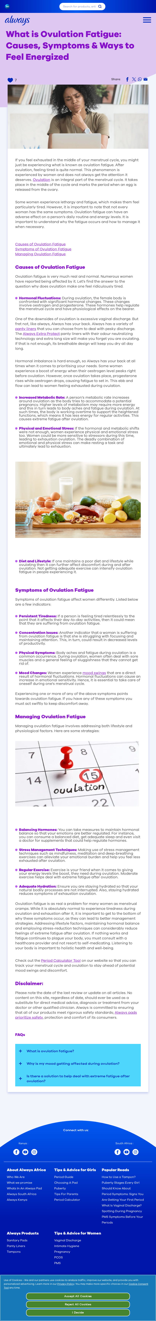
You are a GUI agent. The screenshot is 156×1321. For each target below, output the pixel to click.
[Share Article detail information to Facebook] (128, 79)
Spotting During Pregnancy (122, 1211)
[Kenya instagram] (34, 1152)
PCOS (58, 1257)
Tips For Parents (66, 1194)
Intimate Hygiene (66, 1246)
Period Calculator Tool (61, 960)
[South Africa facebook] (118, 1152)
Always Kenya (17, 1200)
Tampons (14, 1252)
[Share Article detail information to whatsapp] (140, 79)
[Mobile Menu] (147, 20)
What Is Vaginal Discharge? (122, 1205)
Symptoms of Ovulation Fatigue (43, 249)
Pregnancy (62, 1252)
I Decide (78, 1312)
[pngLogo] (9, 6)
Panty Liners (16, 1246)
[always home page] (17, 20)
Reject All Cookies (78, 1304)
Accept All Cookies (78, 1296)
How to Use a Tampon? (118, 1177)
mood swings (94, 672)
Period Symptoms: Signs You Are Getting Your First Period (123, 1197)
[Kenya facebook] (16, 1152)
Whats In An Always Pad (24, 1188)
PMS (57, 1263)
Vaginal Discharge (67, 1240)
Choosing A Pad (66, 1183)
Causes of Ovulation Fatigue (40, 244)
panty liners (25, 328)
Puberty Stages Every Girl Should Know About (120, 1186)
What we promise (19, 1183)
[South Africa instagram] (135, 1152)
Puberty (60, 1188)
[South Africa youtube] (126, 1152)
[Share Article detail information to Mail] (145, 79)
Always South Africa (21, 1194)
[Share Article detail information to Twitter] (134, 79)
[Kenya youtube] (25, 1152)
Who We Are (16, 1177)
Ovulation (41, 179)
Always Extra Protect (41, 333)
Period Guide (63, 1177)
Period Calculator (67, 1200)
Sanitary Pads (17, 1240)
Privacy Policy (65, 1284)
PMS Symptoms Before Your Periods (122, 1220)
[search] (100, 6)
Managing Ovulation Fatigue (40, 254)
